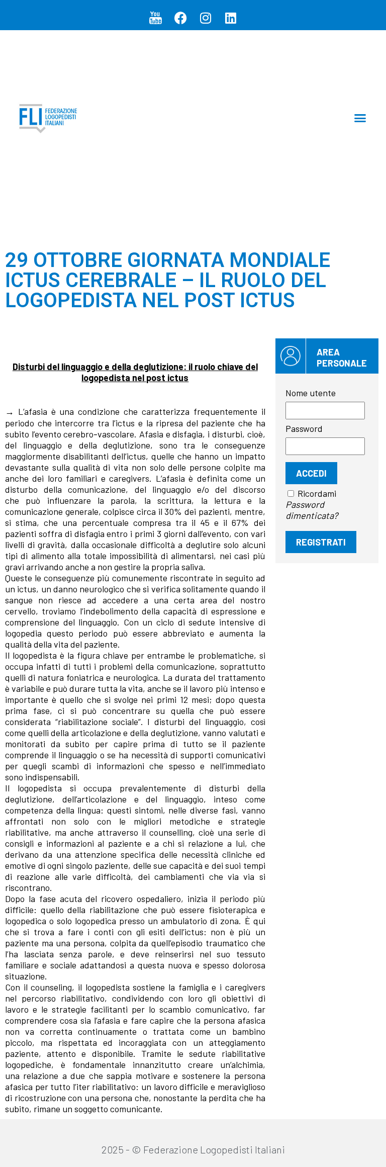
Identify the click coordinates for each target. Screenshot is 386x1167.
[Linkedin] (230, 17)
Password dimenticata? (311, 510)
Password (304, 428)
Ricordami (317, 493)
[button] (360, 117)
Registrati (321, 542)
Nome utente (310, 392)
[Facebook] (180, 17)
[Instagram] (205, 17)
